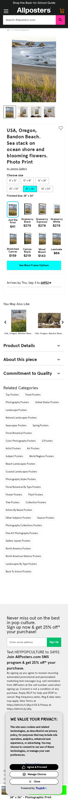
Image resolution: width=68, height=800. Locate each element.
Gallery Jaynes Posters (18, 541)
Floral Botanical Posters (19, 433)
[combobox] (29, 20)
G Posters (47, 441)
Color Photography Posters (21, 441)
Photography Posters (17, 402)
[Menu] (6, 11)
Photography (21, 30)
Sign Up (54, 642)
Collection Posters (36, 502)
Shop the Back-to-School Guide (34, 2)
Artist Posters (13, 448)
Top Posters (12, 395)
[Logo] (34, 10)
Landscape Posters (16, 410)
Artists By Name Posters (19, 510)
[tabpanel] (34, 229)
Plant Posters (35, 495)
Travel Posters (33, 395)
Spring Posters (41, 425)
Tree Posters (12, 502)
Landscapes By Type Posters (21, 564)
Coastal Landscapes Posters (21, 472)
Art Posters (33, 448)
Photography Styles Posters (21, 479)
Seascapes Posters (16, 425)
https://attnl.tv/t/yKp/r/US (22, 705)
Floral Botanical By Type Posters (23, 487)
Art (9, 30)
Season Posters (45, 518)
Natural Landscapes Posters (21, 418)
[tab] (13, 181)
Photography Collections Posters (24, 525)
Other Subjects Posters (18, 518)
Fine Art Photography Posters (22, 533)
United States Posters (47, 402)
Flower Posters (14, 495)
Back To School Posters (18, 572)
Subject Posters (14, 456)
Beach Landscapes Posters (20, 464)
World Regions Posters (41, 456)
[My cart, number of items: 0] (62, 11)
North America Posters (18, 549)
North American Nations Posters (23, 556)
